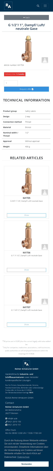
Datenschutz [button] (23, 457)
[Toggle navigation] (45, 5)
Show (26, 215)
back (27, 17)
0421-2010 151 (14, 424)
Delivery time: (14, 74)
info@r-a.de (12, 418)
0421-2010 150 (14, 421)
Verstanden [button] (26, 464)
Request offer (26, 89)
